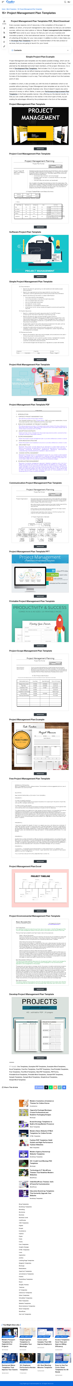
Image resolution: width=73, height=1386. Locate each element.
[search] (65, 2)
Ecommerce (33, 1106)
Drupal (21, 1228)
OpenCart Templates (25, 1271)
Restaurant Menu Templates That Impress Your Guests (10, 1367)
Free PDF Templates (43, 1069)
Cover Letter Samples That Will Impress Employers (44, 1342)
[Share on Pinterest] (4, 37)
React (20, 1282)
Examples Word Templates (56, 1066)
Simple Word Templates (17, 1080)
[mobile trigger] (3, 2)
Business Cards (23, 1217)
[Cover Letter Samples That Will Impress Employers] (45, 1332)
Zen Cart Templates (25, 1314)
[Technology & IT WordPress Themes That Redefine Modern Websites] (23, 1172)
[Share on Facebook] (4, 28)
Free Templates (14, 1072)
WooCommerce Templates (27, 1306)
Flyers (21, 1236)
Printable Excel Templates (18, 1074)
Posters (21, 1276)
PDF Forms (54, 1072)
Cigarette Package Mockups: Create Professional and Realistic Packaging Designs (41, 1112)
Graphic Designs (24, 1247)
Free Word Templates (28, 1072)
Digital (21, 1225)
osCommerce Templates (26, 1274)
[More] (69, 1087)
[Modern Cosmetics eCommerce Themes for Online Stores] (23, 1103)
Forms (21, 1241)
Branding (22, 1209)
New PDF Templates (43, 1072)
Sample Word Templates (31, 1077)
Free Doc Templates (28, 1069)
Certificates (22, 1220)
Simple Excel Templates (49, 1077)
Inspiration (22, 1255)
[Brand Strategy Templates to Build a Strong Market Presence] (23, 1124)
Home (3, 9)
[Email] (55, 1087)
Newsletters (22, 1268)
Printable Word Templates (37, 1074)
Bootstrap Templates (36, 1157)
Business (21, 1215)
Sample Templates (15, 1077)
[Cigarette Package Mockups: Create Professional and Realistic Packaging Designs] (23, 1112)
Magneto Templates (25, 1263)
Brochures (22, 1212)
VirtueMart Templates (25, 1298)
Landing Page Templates (26, 1260)
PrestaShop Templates (26, 1279)
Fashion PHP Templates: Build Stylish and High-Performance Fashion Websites (41, 1142)
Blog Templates (24, 1204)
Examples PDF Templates (37, 1066)
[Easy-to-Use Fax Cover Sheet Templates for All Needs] (63, 1358)
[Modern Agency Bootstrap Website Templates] (23, 1154)
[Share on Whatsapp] (4, 42)
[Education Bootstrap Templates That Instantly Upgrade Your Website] (23, 1193)
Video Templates (24, 1295)
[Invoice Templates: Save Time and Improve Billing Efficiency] (63, 1332)
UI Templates (23, 1290)
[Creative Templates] (10, 2)
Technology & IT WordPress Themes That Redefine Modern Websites (42, 1172)
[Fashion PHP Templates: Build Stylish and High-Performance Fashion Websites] (23, 1142)
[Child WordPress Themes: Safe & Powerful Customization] (23, 1184)
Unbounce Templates (25, 1292)
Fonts (20, 1239)
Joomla (21, 1258)
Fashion (21, 1233)
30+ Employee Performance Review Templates (28, 1367)
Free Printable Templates (59, 1069)
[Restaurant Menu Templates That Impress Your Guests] (10, 1358)
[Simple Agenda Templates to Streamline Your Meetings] (28, 1332)
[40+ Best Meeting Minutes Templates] (45, 1358)
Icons (20, 1252)
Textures (21, 1287)
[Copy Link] (4, 46)
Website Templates (25, 1303)
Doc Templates (22, 1066)
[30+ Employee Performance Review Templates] (28, 1358)
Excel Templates (15, 1069)
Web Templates (34, 1147)
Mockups (33, 1117)
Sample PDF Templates (55, 1074)
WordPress (33, 1177)
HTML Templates (35, 1136)
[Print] (64, 1087)
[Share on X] (4, 32)
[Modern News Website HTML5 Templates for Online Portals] (23, 1133)
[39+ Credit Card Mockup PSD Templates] (23, 1163)
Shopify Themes (24, 1284)
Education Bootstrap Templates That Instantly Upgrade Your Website (42, 1193)
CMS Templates (24, 1223)
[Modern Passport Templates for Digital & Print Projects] (10, 1332)
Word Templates (11, 9)
